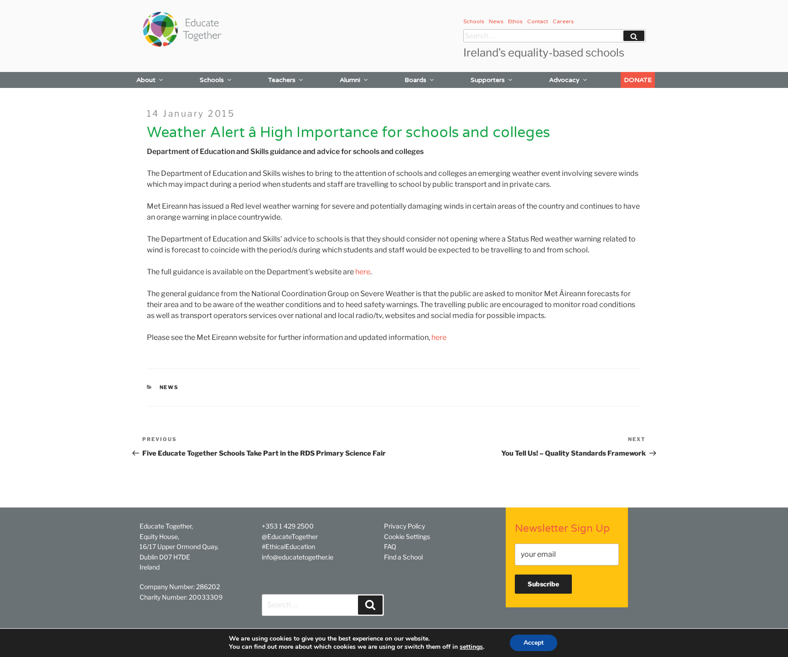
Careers (563, 21)
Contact (537, 21)
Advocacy (564, 80)
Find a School (403, 557)
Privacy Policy (404, 526)
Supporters (488, 80)
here (362, 271)
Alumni (350, 80)
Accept (534, 642)
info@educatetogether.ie (297, 557)
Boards (415, 80)
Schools (473, 21)
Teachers (282, 80)
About (146, 80)
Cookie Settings (407, 536)
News (496, 21)
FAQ (390, 546)
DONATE (638, 80)
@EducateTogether (290, 536)
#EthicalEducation (288, 546)
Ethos (515, 21)
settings (471, 647)
